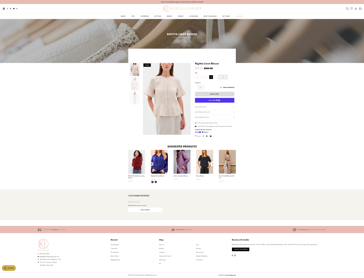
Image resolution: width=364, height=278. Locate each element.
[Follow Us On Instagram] (180, 164)
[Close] (204, 109)
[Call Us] (186, 164)
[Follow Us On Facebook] (177, 164)
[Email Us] (183, 164)
